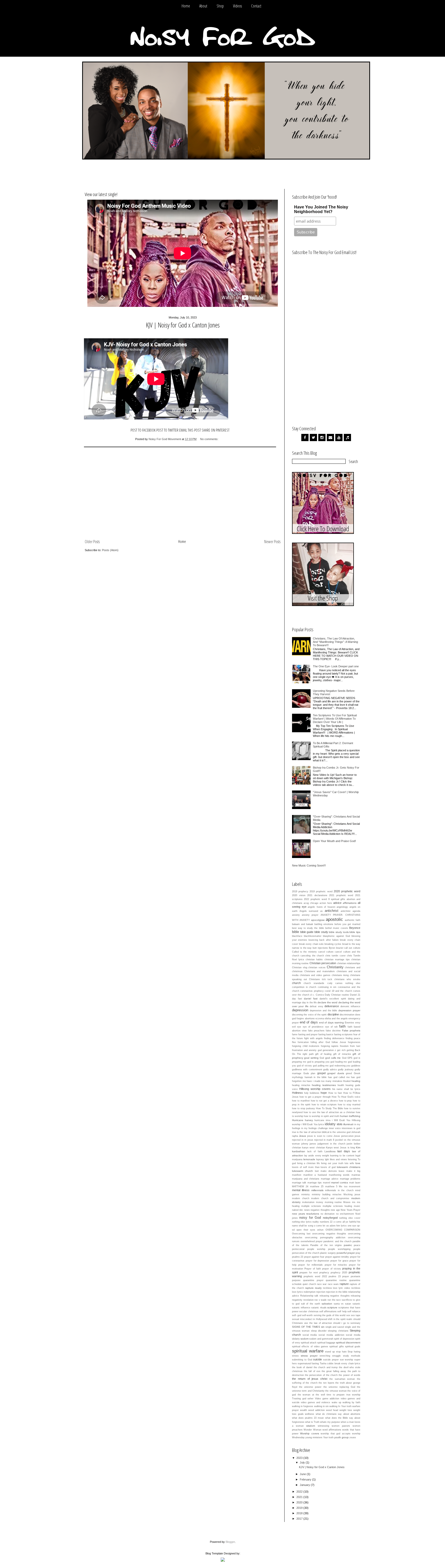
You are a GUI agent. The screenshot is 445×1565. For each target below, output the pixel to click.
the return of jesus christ (309, 1378)
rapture (344, 1283)
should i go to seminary (346, 1323)
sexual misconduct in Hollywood (309, 1319)
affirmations (349, 903)
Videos (237, 6)
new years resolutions (305, 1213)
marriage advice (330, 1178)
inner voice (335, 1128)
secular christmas (308, 1311)
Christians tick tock (320, 979)
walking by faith (351, 1402)
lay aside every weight (316, 1155)
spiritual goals (352, 1346)
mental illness (301, 1190)
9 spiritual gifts (336, 899)
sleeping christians (338, 1331)
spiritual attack (308, 1342)
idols (340, 1124)
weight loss (345, 1410)
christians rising (340, 975)
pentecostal (298, 1249)
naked (295, 1210)
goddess (355, 1065)
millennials (317, 1190)
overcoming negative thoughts (329, 1233)
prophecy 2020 (339, 1272)
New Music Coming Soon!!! (309, 865)
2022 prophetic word (315, 899)
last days (343, 1151)
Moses (346, 1202)
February (306, 1479)
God (322, 1058)
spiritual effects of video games (310, 1346)
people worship (316, 1249)
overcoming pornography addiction (325, 1237)
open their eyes (305, 1230)
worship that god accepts (335, 1433)
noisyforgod (330, 1217)
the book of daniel (302, 1367)
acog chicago (311, 903)
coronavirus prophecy (311, 991)
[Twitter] (313, 437)
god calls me (333, 1057)
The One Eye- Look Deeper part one (336, 666)
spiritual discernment (348, 1342)
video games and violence (315, 1402)
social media (310, 1335)
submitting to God (302, 1359)
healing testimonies (324, 1085)
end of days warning (331, 1022)
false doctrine (333, 1030)
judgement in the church (331, 1143)
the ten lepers (326, 1383)
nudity (315, 1222)
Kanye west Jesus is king (340, 1147)
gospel (321, 1073)
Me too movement (349, 1186)
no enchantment (345, 1214)
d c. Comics (317, 995)
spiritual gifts (336, 1346)
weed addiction (316, 1410)
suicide (317, 1359)
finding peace (353, 1038)
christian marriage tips (337, 959)
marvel (326, 1182)
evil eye (296, 1026)
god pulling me (321, 1065)
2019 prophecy (300, 891)
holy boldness (311, 1093)
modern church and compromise (330, 1198)
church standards (314, 983)
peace (357, 1245)
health (341, 1085)
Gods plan (309, 1073)
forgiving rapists (330, 1046)
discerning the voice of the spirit (309, 1014)
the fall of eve (312, 1371)
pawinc (348, 1245)
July (303, 1462)
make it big (353, 1171)
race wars (333, 1284)
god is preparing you (318, 1062)
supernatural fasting (308, 1363)
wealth (303, 1410)
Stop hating (354, 1351)
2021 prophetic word (341, 895)
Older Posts (92, 541)
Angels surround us (311, 911)
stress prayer (309, 1355)
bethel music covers (336, 928)
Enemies (349, 1022)
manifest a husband (315, 1175)
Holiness (297, 1092)
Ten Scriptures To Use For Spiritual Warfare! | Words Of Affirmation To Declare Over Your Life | (335, 718)
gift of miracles (342, 1054)
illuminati (348, 1124)
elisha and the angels (336, 1018)
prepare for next (308, 1272)
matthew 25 (316, 1186)
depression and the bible (323, 1010)
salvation (327, 1303)
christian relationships (348, 963)
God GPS (347, 1058)
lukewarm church (302, 1170)
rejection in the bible (336, 1292)
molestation (308, 1202)
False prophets (351, 1030)
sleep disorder (319, 1331)
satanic (356, 1303)
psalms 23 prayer (339, 1276)
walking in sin (321, 1406)
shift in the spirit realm (340, 1319)
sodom (305, 1338)
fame (294, 1034)
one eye (352, 1225)
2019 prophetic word (321, 891)
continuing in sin (327, 987)
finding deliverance (334, 1038)
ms (353, 1202)
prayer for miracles (336, 1265)
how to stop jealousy (303, 1108)
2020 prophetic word (347, 891)
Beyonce (354, 927)
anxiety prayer (310, 915)
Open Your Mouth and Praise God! (334, 841)
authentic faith (352, 920)
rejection (320, 1292)
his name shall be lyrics (346, 1089)
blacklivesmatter (312, 936)
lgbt (327, 1159)
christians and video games (315, 975)
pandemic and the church (337, 1241)
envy (357, 1022)
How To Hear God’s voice (346, 1097)
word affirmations (331, 1429)
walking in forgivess (302, 1406)
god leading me (338, 1062)
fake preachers (316, 1030)
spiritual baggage (326, 1342)
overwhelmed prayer (311, 1241)
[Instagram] (322, 437)
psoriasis (355, 1276)
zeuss (352, 1437)
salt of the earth (310, 1303)
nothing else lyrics (302, 1222)
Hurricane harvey (302, 1120)
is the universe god (340, 1132)
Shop (220, 6)
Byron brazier (336, 948)
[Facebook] (305, 437)
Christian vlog (299, 967)
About (203, 6)
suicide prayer (331, 1359)
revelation (308, 1300)
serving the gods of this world (330, 1315)
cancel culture (325, 951)
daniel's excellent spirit (333, 998)
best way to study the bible (308, 928)
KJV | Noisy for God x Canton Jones (183, 325)
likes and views (338, 1159)
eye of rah (331, 1026)
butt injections (320, 948)
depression (300, 1010)
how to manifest (301, 1100)
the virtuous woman (336, 1391)
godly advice (330, 1069)
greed (349, 1073)
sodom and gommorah (321, 1338)
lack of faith (314, 1151)
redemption (309, 1292)
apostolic (334, 919)
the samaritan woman (342, 1379)
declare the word (327, 1002)
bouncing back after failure (324, 940)
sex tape (355, 1315)
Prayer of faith (312, 1268)
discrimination (347, 1014)
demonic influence (350, 1006)
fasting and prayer (308, 1034)
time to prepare (336, 1394)
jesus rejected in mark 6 (320, 1140)
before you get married (347, 924)
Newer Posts (272, 541)
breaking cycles (332, 944)
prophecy (324, 1272)
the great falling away (334, 1371)
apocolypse (318, 920)
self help (341, 1311)
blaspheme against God (336, 936)
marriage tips (314, 1182)
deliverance (331, 1006)
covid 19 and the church (338, 991)
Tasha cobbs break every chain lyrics (340, 1363)
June (303, 1474)
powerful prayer (346, 1252)
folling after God (320, 1042)
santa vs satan (342, 1303)
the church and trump (326, 1367)
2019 (299, 1507)
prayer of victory (331, 1268)
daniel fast (311, 998)
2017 (299, 1518)
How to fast (335, 1093)
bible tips (354, 932)
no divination (328, 1214)
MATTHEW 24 (300, 1186)
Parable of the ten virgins (326, 1245)
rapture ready (313, 1287)
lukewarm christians (348, 1167)
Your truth (328, 1437)
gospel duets (335, 1073)
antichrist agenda (350, 911)
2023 (299, 1457)
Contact (256, 6)
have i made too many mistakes (324, 1081)
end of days (309, 1022)
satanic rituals (319, 1307)
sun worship (346, 1359)
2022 (299, 1491)
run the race (334, 1300)
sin (322, 1326)
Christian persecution (323, 963)
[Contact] (330, 437)
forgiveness (354, 1042)
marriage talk (299, 1182)
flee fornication (300, 1042)
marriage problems (350, 1178)
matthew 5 (331, 1186)
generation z (329, 1050)
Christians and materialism (319, 971)
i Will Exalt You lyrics (312, 1124)
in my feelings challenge (314, 1128)
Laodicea (330, 1151)
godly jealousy (345, 1069)
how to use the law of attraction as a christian (329, 1112)
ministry (305, 1194)
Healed (346, 1081)
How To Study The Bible (329, 1108)
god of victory (304, 1065)
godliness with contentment (307, 1069)
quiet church (309, 1284)
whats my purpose (330, 1422)
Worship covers (309, 1433)
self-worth (307, 1315)
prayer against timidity (337, 1257)
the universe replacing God (339, 1387)
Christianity (335, 967)
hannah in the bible (316, 1077)
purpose (296, 1280)
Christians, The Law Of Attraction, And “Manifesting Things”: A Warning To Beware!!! (335, 642)
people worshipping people (344, 1249)
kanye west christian (313, 1147)
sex (348, 1315)
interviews (347, 1128)
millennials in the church (339, 1190)
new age (335, 1210)
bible (295, 932)
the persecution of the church (321, 1375)
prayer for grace (339, 1260)
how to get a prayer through (314, 1097)
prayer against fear (314, 1257)
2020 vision (298, 895)
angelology (342, 907)
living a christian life (308, 1163)
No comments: (209, 439)
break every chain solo (311, 944)
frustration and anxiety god (307, 1050)
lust (317, 1171)
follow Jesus (339, 1042)
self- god (296, 1315)
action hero (326, 903)
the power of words (349, 1375)
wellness (309, 1414)
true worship (353, 1394)
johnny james (308, 1143)
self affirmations (328, 1311)
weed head (332, 1410)
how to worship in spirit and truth (321, 1116)
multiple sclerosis (311, 1206)
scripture (332, 1307)
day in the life (309, 1002)
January (305, 1484)
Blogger (230, 1541)
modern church (300, 1198)
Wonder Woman (312, 1429)
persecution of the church (305, 1253)
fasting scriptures (343, 1034)
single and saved (335, 1327)
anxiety (296, 915)
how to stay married (349, 1104)
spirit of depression (344, 1338)
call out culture (352, 948)
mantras (356, 1175)
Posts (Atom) (110, 550)
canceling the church (312, 955)
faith (342, 1026)
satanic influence (301, 1307)
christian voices (317, 967)
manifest (296, 1175)
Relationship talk (309, 1295)
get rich (341, 1050)
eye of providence (313, 1026)
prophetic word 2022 (315, 1276)
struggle (336, 1355)
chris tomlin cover (335, 955)
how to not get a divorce (324, 1100)
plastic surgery (328, 1253)
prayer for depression (317, 1260)
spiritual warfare (307, 1350)
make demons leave (333, 1171)
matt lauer (354, 1182)
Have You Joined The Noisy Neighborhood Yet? (321, 209)
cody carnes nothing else (344, 983)
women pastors (341, 1426)
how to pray (345, 1100)
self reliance (353, 1311)
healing (356, 1081)
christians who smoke (347, 979)
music (357, 1206)
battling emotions (323, 924)
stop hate (341, 1351)
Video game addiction (327, 1398)
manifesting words (339, 1175)
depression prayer (349, 1010)
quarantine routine (336, 1280)
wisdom (310, 1425)
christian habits (314, 959)
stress (295, 1355)
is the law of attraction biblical (313, 1132)
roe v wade (320, 1300)
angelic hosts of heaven (321, 907)
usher (310, 1398)
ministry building (321, 1194)
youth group (341, 1437)
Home (186, 6)
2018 (299, 1513)
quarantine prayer (313, 1280)
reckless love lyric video (336, 1288)
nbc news (304, 1210)
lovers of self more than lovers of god (314, 1167)
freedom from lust (350, 1046)
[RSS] (347, 437)
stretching (325, 1355)
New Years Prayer (350, 1210)
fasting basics (325, 1034)
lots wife (349, 1163)
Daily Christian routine (337, 995)
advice (337, 902)
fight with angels (313, 1038)
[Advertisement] (182, 497)
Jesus (302, 1135)
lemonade (309, 1159)
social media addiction (331, 1335)
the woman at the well (311, 1394)
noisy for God (310, 1217)
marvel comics (339, 1182)
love (357, 1163)
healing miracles (301, 1085)
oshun (320, 1230)
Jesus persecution (343, 1136)
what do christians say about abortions (338, 1414)
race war (322, 1284)
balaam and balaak (302, 924)
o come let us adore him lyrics (330, 1225)
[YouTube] (339, 437)
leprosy (320, 1159)
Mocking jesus (352, 1194)
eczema (319, 1018)
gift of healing (323, 1054)
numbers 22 (326, 1222)
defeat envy (316, 1006)
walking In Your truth (340, 1406)
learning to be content (342, 1155)
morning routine (333, 1202)
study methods (351, 1355)
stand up (330, 1351)
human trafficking (350, 1116)
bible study (321, 931)
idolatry (330, 1124)
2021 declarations (317, 895)
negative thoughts (320, 1210)
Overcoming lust (301, 1233)
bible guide (307, 931)
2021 (299, 1497)
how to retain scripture (324, 1104)
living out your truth (332, 1163)
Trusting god (299, 1398)
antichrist (331, 911)
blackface (297, 936)
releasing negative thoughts (335, 1295)
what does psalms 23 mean (308, 1418)
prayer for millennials (310, 1265)
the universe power (310, 1387)
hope (324, 1092)
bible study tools (338, 932)
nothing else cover (349, 1218)
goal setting (311, 1057)
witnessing (323, 1426)
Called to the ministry (304, 951)
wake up (336, 1402)
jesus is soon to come (319, 1136)
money (319, 1202)
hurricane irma (322, 1120)
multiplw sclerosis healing (337, 1206)
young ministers (313, 1437)
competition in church (304, 987)
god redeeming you (340, 1065)
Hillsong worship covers (315, 1088)
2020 (299, 1502)
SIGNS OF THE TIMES (306, 1326)
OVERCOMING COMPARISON (343, 1230)
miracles (336, 1194)
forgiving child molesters (305, 1046)
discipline (333, 1014)
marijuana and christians (305, 1178)
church (296, 983)
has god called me (339, 1077)
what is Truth (312, 1422)
